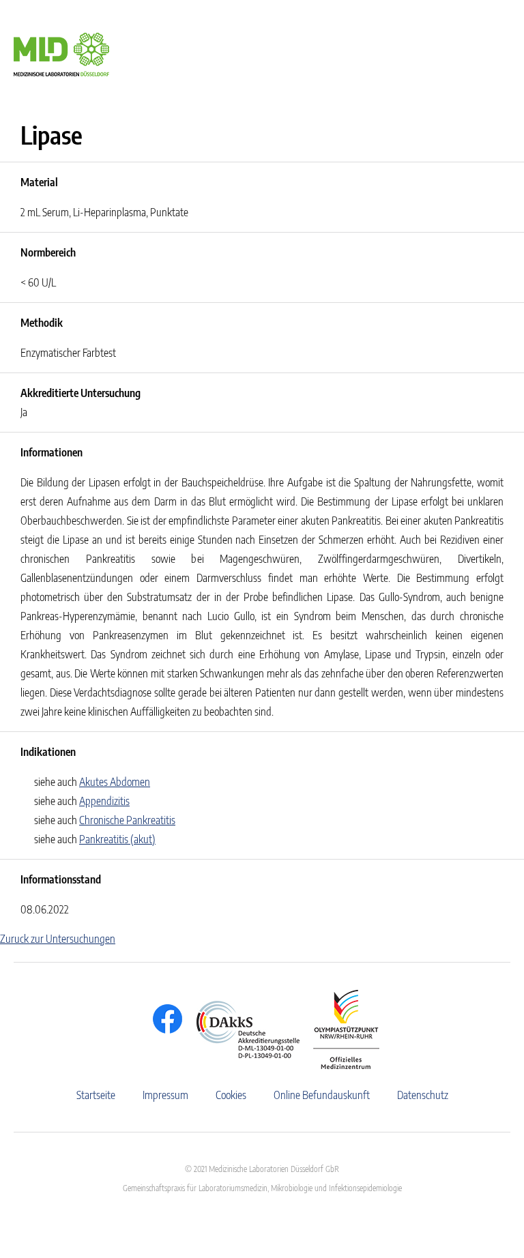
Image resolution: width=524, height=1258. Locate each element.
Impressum (165, 1095)
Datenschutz (422, 1095)
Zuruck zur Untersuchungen (57, 939)
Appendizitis (104, 801)
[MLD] (61, 53)
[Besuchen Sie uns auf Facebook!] (164, 1019)
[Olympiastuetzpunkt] (339, 1029)
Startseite (95, 1095)
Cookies (231, 1095)
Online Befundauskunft (322, 1095)
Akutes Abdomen (114, 782)
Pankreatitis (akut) (117, 839)
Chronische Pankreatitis (127, 820)
